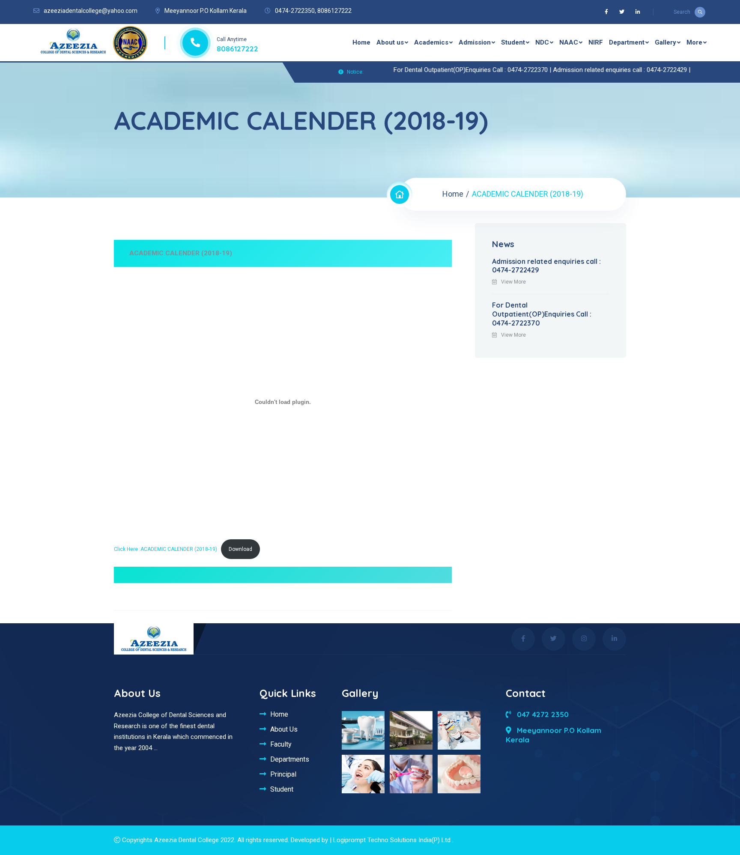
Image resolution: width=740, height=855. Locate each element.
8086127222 (334, 10)
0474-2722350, (295, 10)
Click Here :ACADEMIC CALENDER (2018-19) (165, 549)
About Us (284, 729)
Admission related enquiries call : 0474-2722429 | (601, 70)
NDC (542, 42)
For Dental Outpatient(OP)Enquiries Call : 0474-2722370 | (452, 70)
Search (682, 12)
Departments (289, 759)
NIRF (595, 42)
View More (513, 282)
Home (361, 42)
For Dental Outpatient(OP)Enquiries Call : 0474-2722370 (541, 314)
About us (390, 42)
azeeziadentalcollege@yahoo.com (90, 10)
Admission (475, 42)
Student (513, 42)
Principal (283, 774)
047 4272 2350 (542, 714)
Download (240, 549)
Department (627, 42)
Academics (431, 42)
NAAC (568, 42)
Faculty (281, 744)
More (694, 42)
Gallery (665, 42)
